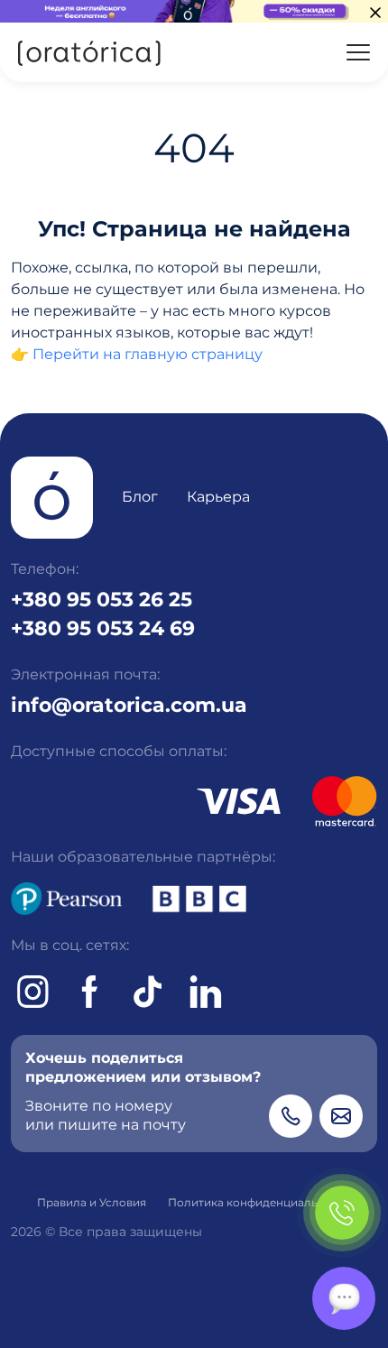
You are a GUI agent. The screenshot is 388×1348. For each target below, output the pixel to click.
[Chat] (343, 1298)
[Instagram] (32, 991)
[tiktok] (148, 991)
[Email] (341, 1116)
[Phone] (290, 1116)
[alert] (194, 11)
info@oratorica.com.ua (129, 704)
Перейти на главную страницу (147, 354)
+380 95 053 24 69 (103, 628)
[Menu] (358, 52)
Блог (140, 496)
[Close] (375, 12)
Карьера (218, 496)
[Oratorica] (88, 52)
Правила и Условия (91, 1202)
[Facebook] (90, 991)
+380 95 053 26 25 (101, 599)
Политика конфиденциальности (259, 1202)
